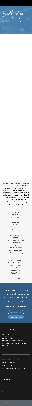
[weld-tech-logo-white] (13, 3)
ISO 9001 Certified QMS (8, 362)
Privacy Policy (6, 392)
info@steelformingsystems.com (14, 340)
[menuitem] (29, 3)
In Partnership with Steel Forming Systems (13, 368)
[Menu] (29, 3)
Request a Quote (7, 365)
